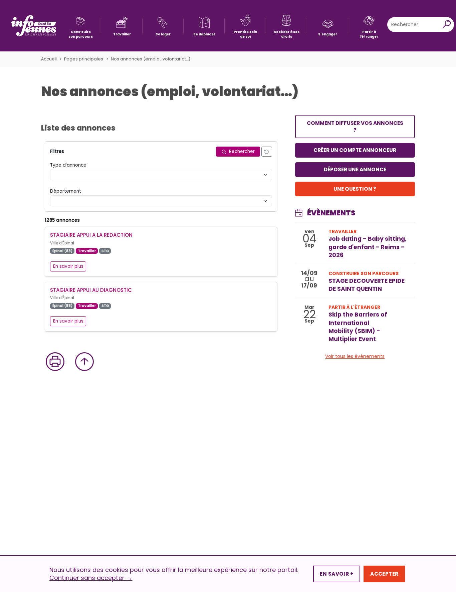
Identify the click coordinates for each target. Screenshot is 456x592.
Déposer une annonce (355, 169)
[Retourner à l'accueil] (33, 25)
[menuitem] (80, 25)
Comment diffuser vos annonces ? (355, 127)
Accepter (384, 573)
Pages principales (83, 59)
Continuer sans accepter (91, 578)
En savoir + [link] (337, 573)
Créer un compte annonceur (354, 150)
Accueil (49, 59)
